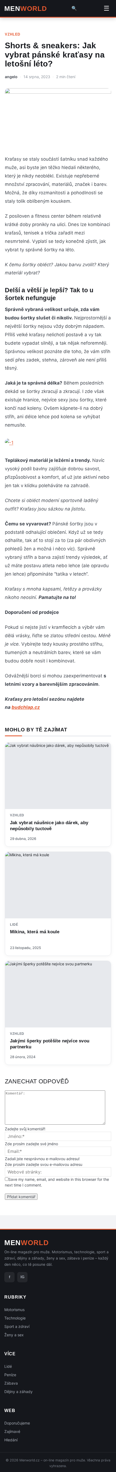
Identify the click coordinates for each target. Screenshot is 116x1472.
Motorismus (14, 1309)
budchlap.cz (26, 707)
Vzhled (12, 34)
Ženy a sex (14, 1335)
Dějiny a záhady (18, 1391)
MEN (25, 8)
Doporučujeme (17, 1423)
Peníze (10, 1374)
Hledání (11, 1440)
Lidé (14, 925)
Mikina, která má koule (34, 931)
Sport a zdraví (16, 1326)
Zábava (11, 1383)
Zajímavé (12, 1431)
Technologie (15, 1318)
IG (23, 1277)
